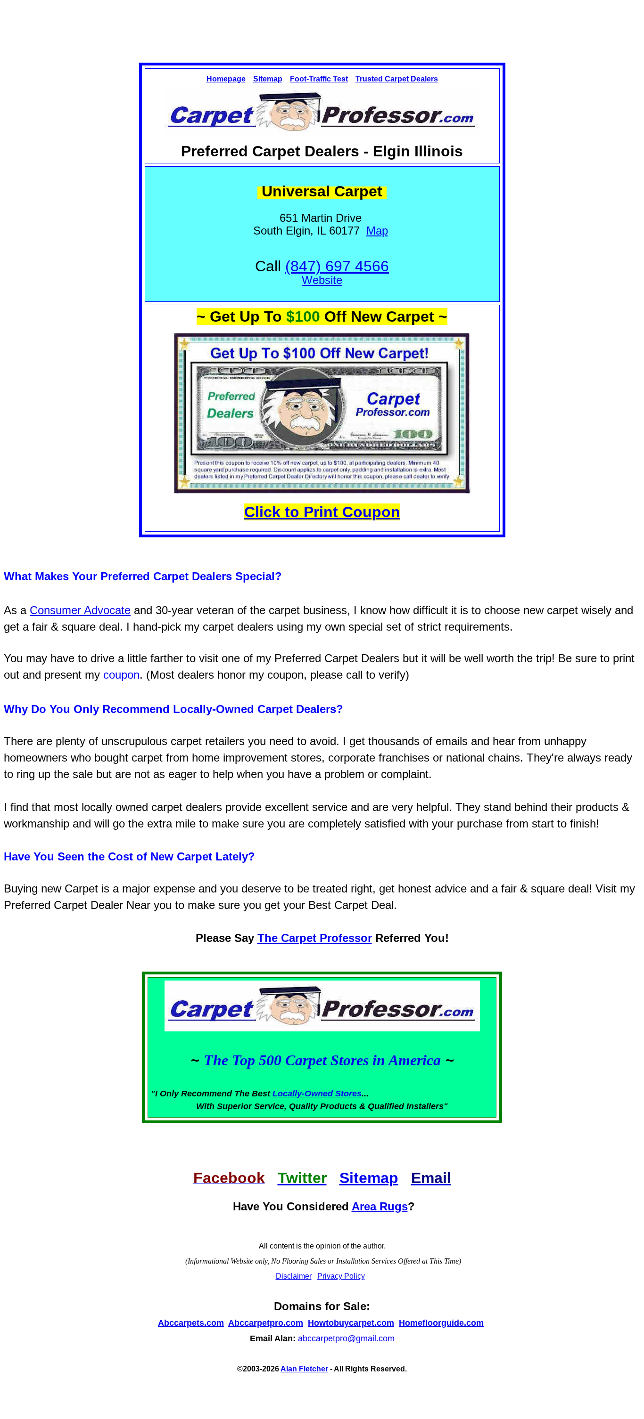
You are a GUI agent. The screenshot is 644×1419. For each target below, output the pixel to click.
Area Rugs (380, 1206)
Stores (348, 1093)
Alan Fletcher (304, 1369)
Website (322, 280)
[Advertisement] (322, 23)
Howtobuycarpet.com (351, 1323)
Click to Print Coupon (322, 511)
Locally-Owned (303, 1093)
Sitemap (267, 79)
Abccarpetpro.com (265, 1323)
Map (377, 230)
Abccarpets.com (191, 1323)
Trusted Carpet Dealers (396, 79)
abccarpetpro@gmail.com (346, 1338)
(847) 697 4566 (337, 266)
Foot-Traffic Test (319, 79)
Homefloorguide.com (441, 1323)
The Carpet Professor (314, 938)
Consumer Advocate (80, 610)
